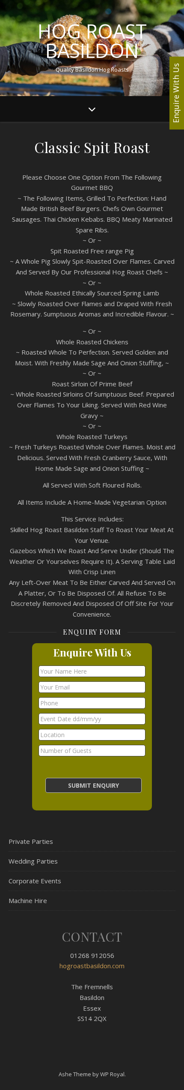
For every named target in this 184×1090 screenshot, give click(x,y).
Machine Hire (28, 900)
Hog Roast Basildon (92, 40)
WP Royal (112, 1074)
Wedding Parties (33, 861)
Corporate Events (35, 880)
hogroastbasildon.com (92, 965)
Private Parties (31, 841)
